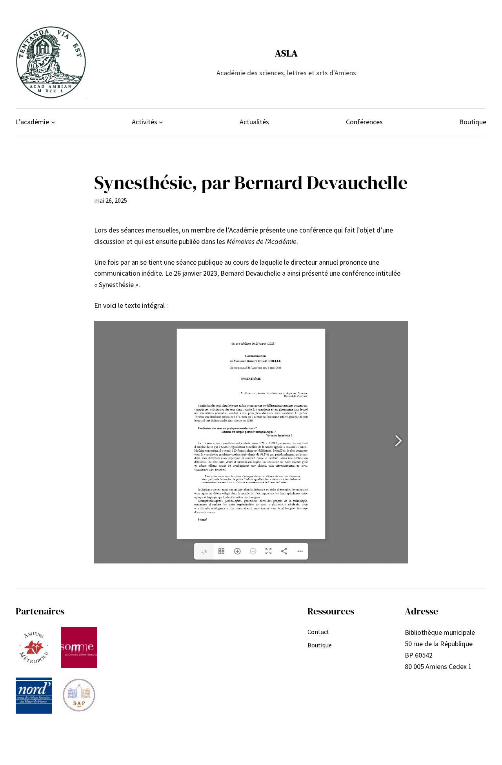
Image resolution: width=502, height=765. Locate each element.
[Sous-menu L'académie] (53, 122)
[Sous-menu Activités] (161, 122)
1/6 (204, 551)
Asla (286, 53)
